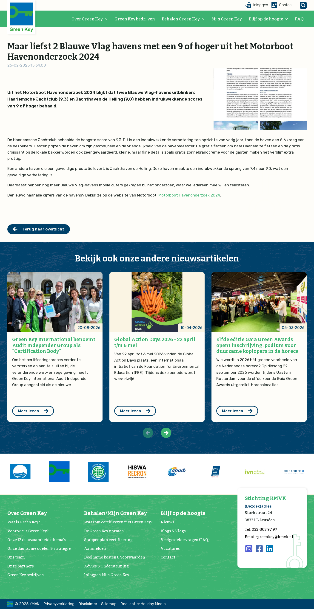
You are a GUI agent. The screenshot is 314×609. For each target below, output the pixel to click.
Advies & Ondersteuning (106, 566)
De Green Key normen (104, 531)
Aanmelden (95, 548)
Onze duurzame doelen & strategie (39, 548)
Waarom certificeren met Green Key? (118, 522)
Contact (168, 557)
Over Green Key (87, 19)
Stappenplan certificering (108, 540)
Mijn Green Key (226, 19)
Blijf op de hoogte (266, 19)
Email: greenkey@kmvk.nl (269, 537)
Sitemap (109, 603)
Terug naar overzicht (43, 229)
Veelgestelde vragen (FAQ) (185, 540)
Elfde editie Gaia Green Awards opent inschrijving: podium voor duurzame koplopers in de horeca (257, 345)
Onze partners (20, 566)
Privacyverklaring (58, 603)
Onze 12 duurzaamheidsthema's (36, 540)
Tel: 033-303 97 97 (261, 529)
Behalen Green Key (181, 19)
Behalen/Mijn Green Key (115, 513)
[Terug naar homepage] (21, 17)
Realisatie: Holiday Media (143, 603)
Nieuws (167, 522)
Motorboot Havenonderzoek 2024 (189, 195)
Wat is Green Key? (23, 522)
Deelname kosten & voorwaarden (114, 557)
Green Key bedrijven (134, 19)
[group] (20, 472)
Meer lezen (28, 411)
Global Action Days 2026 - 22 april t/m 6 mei (155, 342)
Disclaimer (87, 603)
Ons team (16, 557)
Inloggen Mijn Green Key (106, 575)
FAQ (299, 19)
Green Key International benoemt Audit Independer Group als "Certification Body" (53, 345)
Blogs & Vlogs (173, 531)
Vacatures (170, 548)
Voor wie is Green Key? (28, 531)
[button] (166, 433)
